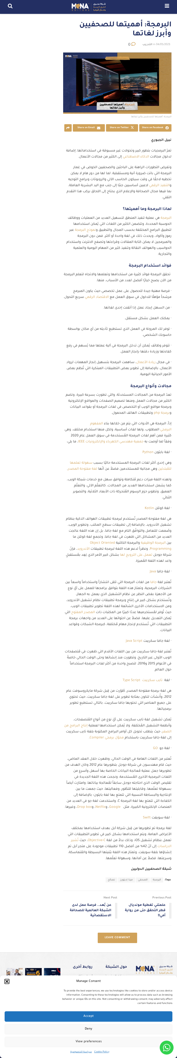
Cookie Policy (101, 1052)
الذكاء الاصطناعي (136, 157)
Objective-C (97, 840)
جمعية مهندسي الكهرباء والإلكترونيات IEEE (111, 442)
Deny (88, 1029)
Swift (147, 818)
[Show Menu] (167, 7)
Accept (88, 1016)
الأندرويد (84, 549)
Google (115, 807)
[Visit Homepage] (88, 7)
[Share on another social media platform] (68, 128)
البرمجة (165, 218)
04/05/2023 (163, 44)
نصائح (111, 880)
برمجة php (162, 413)
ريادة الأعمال (146, 362)
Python (147, 452)
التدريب (147, 44)
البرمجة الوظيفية (154, 543)
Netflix (100, 807)
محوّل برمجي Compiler (107, 738)
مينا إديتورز (126, 880)
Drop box (84, 807)
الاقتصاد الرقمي (97, 297)
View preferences (89, 1041)
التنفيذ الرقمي (159, 186)
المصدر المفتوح (83, 612)
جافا (153, 582)
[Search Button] (10, 7)
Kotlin (149, 508)
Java (153, 572)
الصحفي (143, 880)
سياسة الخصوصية (81, 1052)
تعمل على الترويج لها (136, 555)
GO (156, 748)
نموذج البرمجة (85, 230)
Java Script (134, 641)
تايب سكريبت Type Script (142, 680)
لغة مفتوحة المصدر (83, 469)
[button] (7, 981)
